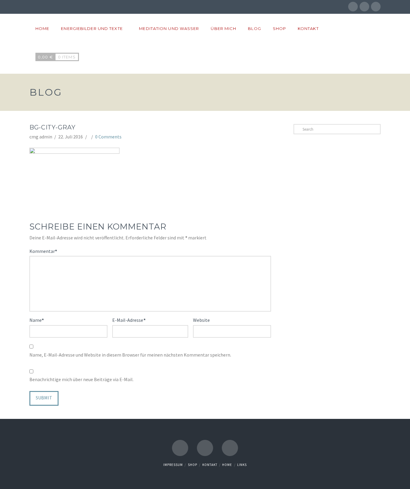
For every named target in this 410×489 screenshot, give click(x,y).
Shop (192, 465)
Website (201, 320)
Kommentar (43, 251)
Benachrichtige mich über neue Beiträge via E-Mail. (81, 379)
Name (36, 320)
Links (242, 465)
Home (227, 465)
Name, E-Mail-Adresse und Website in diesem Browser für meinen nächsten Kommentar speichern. (130, 355)
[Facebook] (353, 6)
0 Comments (108, 137)
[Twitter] (364, 6)
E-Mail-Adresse (128, 320)
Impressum (173, 465)
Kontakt (209, 465)
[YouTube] (376, 6)
